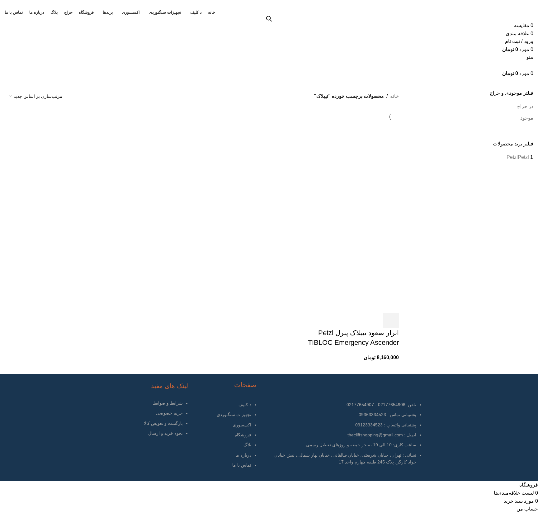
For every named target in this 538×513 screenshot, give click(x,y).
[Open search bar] (269, 18)
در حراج (525, 106)
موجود (526, 118)
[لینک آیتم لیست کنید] (224, 438)
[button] (391, 320)
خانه (394, 96)
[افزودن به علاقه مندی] (374, 320)
